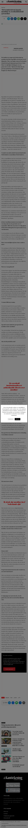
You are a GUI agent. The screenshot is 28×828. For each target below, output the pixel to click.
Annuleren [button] (11, 419)
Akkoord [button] (17, 419)
